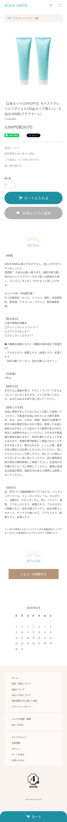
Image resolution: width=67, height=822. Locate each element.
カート (36, 816)
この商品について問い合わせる (21, 159)
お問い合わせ (18, 760)
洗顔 (36, 18)
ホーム (15, 677)
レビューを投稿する (33, 574)
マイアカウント (19, 737)
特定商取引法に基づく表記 (19, 153)
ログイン (16, 748)
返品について (11, 147)
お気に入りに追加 (36, 213)
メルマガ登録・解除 (21, 718)
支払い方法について (21, 695)
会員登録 (16, 742)
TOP (9, 18)
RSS (14, 724)
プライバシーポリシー (22, 706)
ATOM (20, 724)
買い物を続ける (13, 165)
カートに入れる (36, 198)
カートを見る (18, 754)
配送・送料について (21, 683)
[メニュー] (59, 5)
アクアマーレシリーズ (23, 18)
